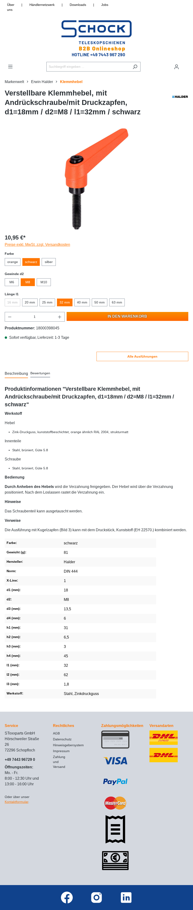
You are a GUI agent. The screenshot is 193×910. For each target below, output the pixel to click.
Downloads (78, 5)
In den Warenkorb (127, 316)
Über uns (10, 7)
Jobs (104, 5)
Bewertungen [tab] (40, 373)
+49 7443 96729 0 (20, 760)
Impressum (61, 751)
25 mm (47, 302)
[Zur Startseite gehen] (96, 38)
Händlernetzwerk (42, 5)
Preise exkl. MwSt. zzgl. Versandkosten (37, 245)
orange (12, 262)
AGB (56, 733)
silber (49, 262)
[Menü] (10, 66)
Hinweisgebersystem (68, 745)
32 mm (65, 302)
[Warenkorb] (185, 64)
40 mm (82, 302)
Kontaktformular (16, 802)
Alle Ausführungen (142, 356)
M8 (27, 282)
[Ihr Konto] (176, 67)
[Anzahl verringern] (10, 317)
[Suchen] (135, 67)
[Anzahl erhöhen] (60, 317)
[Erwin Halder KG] (180, 103)
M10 (43, 282)
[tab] (16, 374)
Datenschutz (62, 739)
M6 (11, 282)
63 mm (117, 302)
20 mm (30, 302)
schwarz (31, 262)
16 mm (12, 302)
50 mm (99, 302)
